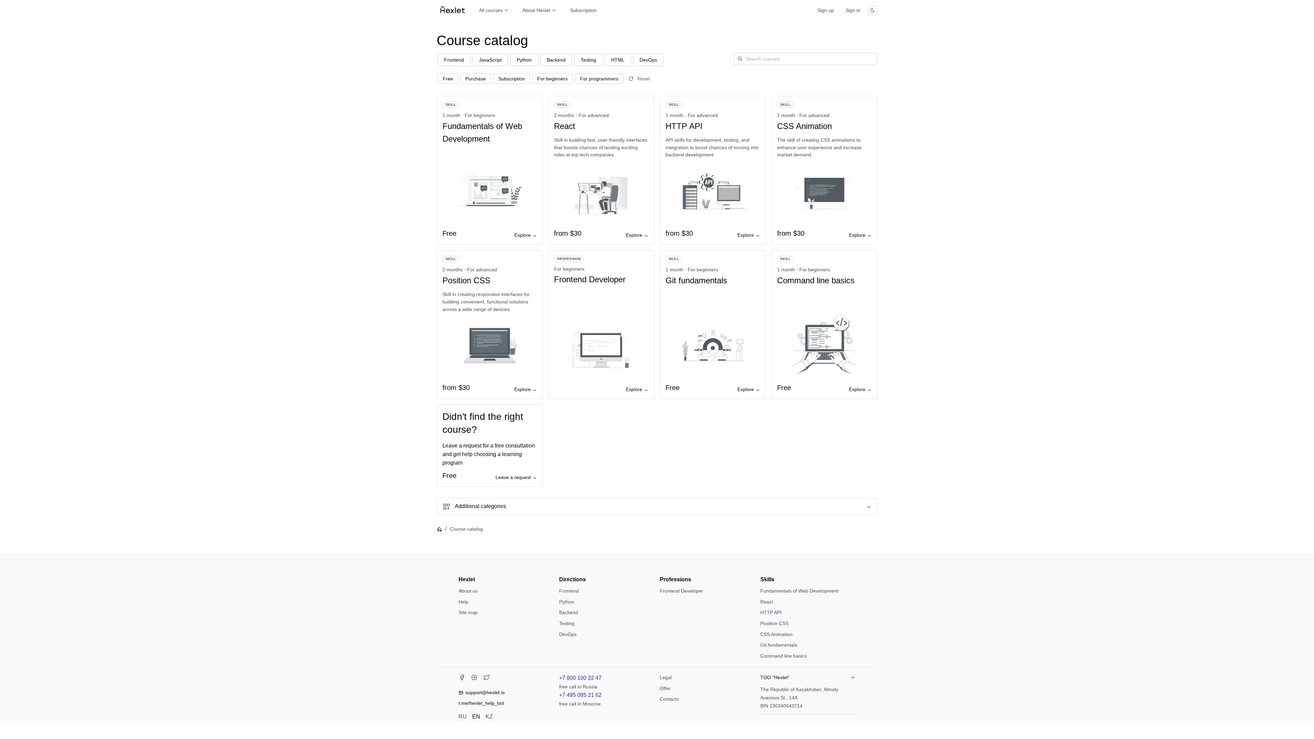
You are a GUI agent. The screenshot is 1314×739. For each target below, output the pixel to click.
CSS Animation (776, 634)
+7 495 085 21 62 (580, 695)
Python (566, 602)
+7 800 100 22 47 (580, 678)
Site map (468, 612)
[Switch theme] (872, 10)
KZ (489, 716)
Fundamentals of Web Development (799, 591)
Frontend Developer (681, 591)
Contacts (669, 699)
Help (463, 602)
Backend (568, 612)
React (766, 602)
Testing (567, 623)
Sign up (825, 10)
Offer (665, 688)
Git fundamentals (778, 645)
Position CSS (774, 623)
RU (463, 716)
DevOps (568, 634)
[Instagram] (474, 679)
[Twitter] (486, 679)
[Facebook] (462, 679)
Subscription (583, 10)
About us (468, 591)
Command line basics (783, 656)
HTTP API (771, 612)
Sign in (853, 10)
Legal (666, 677)
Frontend (569, 591)
